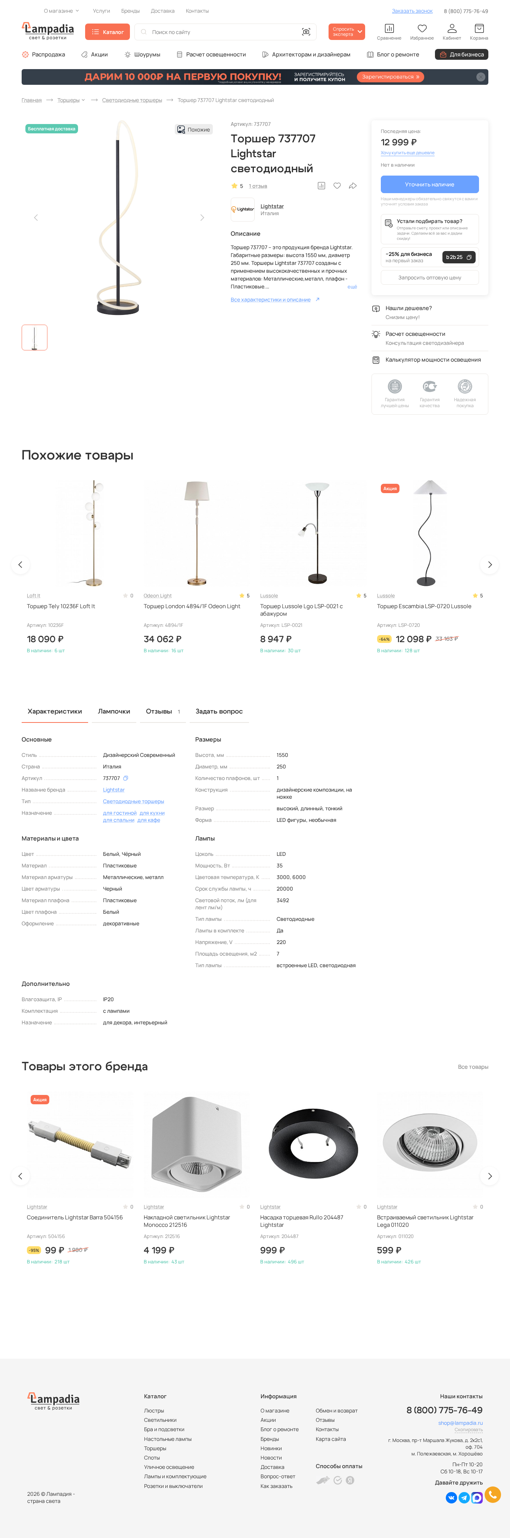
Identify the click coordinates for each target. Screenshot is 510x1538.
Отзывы (325, 1419)
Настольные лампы (168, 1438)
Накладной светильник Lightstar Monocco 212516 (187, 1221)
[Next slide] (202, 217)
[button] (34, 337)
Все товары (473, 1067)
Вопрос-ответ (278, 1476)
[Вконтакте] (451, 1501)
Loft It (33, 595)
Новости (271, 1457)
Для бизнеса (467, 54)
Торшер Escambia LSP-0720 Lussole (424, 606)
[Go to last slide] (20, 565)
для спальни (118, 819)
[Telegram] (464, 1501)
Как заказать (276, 1485)
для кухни (152, 812)
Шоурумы (147, 54)
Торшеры (155, 1448)
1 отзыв (258, 185)
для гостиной (120, 812)
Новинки (271, 1448)
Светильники (160, 1419)
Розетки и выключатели (173, 1485)
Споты (152, 1457)
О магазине (275, 1410)
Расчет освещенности (216, 54)
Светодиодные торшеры (133, 801)
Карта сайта (331, 1438)
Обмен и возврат (337, 1410)
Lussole (269, 595)
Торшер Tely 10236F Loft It (61, 606)
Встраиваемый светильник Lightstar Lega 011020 (425, 1221)
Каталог (113, 31)
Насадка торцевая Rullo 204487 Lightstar (301, 1221)
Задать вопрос (219, 711)
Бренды (270, 1438)
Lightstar (272, 206)
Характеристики (55, 711)
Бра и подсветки (164, 1429)
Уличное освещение (169, 1466)
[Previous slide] (36, 217)
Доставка (272, 1466)
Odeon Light (158, 595)
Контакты (327, 1429)
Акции (99, 54)
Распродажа (48, 54)
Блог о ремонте (398, 54)
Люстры (154, 1410)
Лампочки (114, 711)
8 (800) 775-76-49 (466, 11)
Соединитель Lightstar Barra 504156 (75, 1217)
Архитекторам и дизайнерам (311, 54)
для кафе (148, 819)
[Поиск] (143, 31)
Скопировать (469, 1429)
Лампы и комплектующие (175, 1476)
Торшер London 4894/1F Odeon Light (192, 606)
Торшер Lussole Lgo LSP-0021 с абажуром (301, 610)
